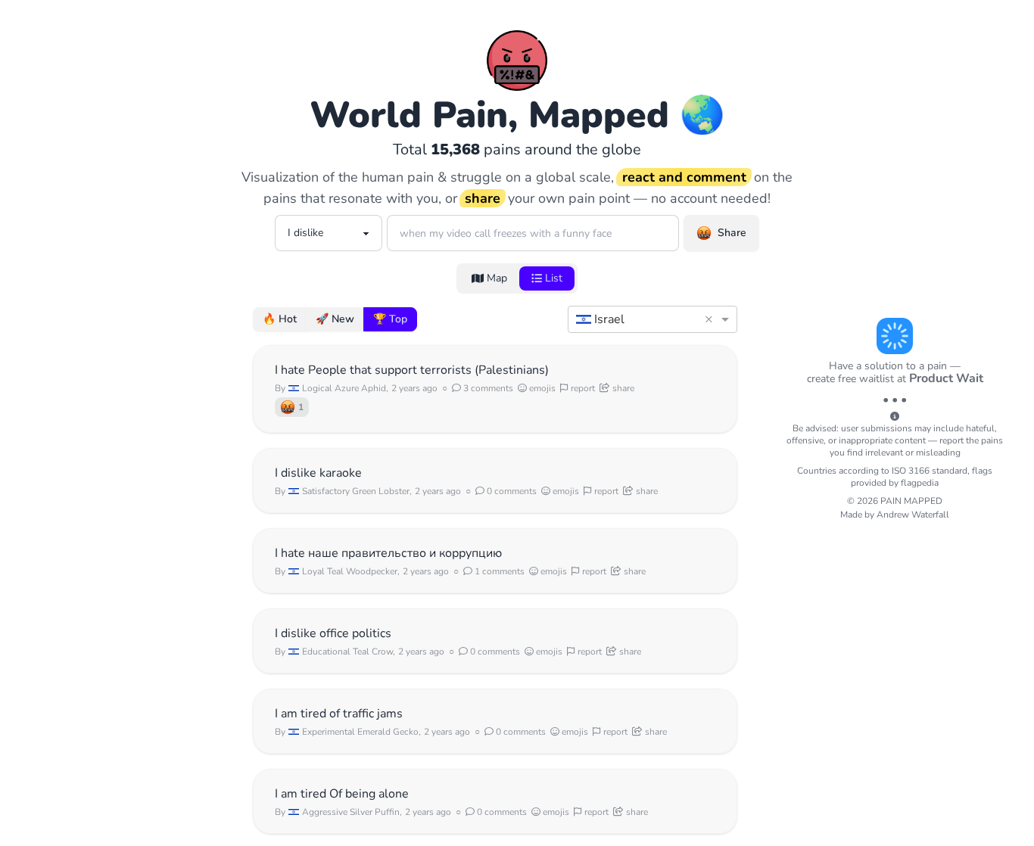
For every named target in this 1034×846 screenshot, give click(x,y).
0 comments (510, 491)
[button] (711, 319)
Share (732, 232)
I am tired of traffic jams (339, 713)
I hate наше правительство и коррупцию (388, 553)
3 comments (487, 388)
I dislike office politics (333, 633)
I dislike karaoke (318, 473)
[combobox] (637, 319)
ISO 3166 (911, 471)
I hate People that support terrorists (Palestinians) (412, 370)
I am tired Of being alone (342, 793)
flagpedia (920, 483)
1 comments (498, 571)
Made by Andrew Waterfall (894, 515)
